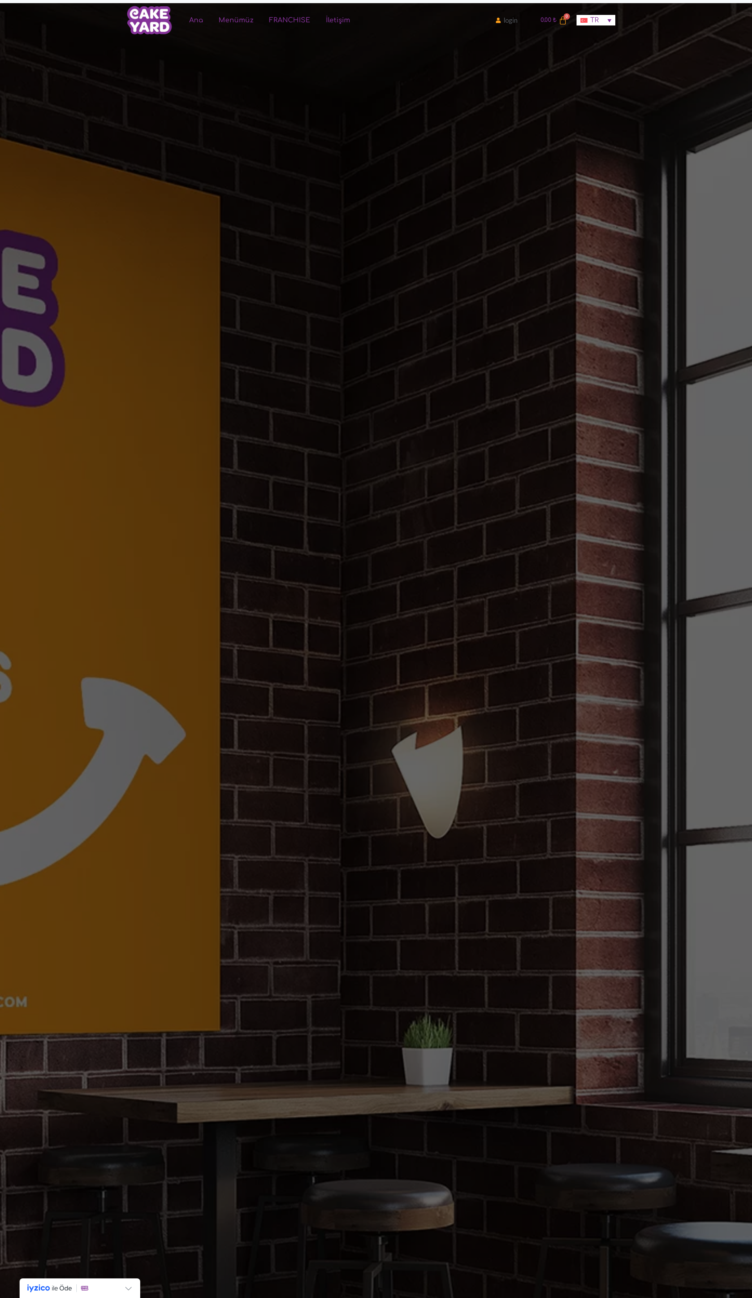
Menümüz (236, 20)
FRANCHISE (289, 20)
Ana (196, 20)
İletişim (338, 20)
